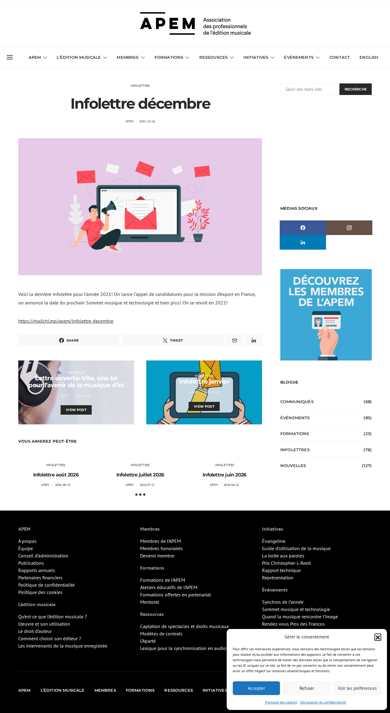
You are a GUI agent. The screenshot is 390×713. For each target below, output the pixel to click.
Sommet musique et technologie (296, 609)
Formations (294, 433)
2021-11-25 (83, 396)
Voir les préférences (357, 688)
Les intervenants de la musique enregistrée (62, 646)
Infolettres (140, 86)
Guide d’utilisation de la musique (296, 548)
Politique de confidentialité (46, 585)
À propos (27, 541)
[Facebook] (303, 227)
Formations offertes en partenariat (175, 595)
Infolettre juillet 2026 (140, 475)
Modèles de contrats (161, 633)
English (369, 57)
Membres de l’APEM (160, 541)
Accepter (256, 688)
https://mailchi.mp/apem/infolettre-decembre (65, 321)
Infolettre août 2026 (56, 475)
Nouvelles (76, 372)
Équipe (25, 548)
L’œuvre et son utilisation (44, 624)
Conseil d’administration (43, 556)
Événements (295, 417)
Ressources (213, 57)
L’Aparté (148, 641)
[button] (378, 637)
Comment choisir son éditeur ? (49, 638)
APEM (129, 121)
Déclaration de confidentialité (323, 702)
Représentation (277, 577)
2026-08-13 (63, 485)
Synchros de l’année (282, 602)
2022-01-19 (211, 392)
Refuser (307, 688)
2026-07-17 (147, 485)
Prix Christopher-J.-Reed (286, 563)
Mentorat (149, 602)
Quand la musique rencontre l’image (300, 616)
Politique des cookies (281, 702)
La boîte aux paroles (283, 556)
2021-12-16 (147, 121)
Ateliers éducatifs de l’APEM (168, 587)
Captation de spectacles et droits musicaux (184, 626)
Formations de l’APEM (162, 580)
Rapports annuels (36, 570)
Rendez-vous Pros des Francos (293, 624)
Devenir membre (157, 556)
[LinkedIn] (303, 242)
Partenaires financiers (40, 577)
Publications (31, 563)
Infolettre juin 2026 (224, 475)
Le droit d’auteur (35, 631)
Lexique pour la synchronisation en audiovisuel (189, 648)
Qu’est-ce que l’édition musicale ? (52, 616)
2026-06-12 (231, 485)
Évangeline (273, 541)
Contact (339, 57)
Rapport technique (281, 570)
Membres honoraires (161, 548)
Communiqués (297, 401)
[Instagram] (349, 227)
